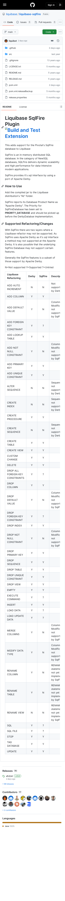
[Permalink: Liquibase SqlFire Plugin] (3, 127)
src (10, 54)
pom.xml (13, 85)
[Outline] (61, 106)
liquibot (13, 41)
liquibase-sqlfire (30, 14)
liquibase (11, 14)
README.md (15, 72)
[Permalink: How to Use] (3, 186)
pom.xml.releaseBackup (21, 91)
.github (12, 48)
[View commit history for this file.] (58, 41)
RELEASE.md (15, 79)
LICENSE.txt (15, 66)
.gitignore (13, 60)
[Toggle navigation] (4, 4)
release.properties (18, 97)
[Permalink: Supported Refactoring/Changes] (3, 224)
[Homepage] (32, 4)
